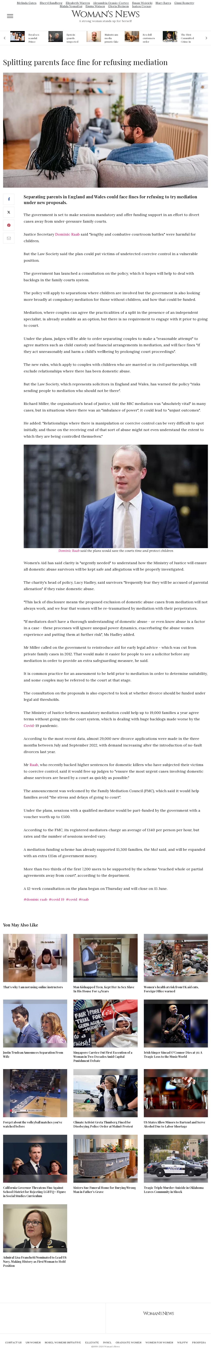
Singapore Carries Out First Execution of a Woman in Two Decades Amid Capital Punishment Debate (102, 1057)
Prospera (199, 1342)
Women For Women (159, 1342)
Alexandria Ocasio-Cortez (111, 2)
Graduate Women (128, 1342)
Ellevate (92, 1342)
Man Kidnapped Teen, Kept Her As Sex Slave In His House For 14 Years (103, 989)
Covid (29, 725)
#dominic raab (35, 899)
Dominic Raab (67, 234)
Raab (34, 764)
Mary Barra (163, 2)
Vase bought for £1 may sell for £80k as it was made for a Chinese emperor (187, 38)
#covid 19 (56, 899)
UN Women (33, 1342)
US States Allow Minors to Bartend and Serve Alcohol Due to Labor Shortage (174, 1124)
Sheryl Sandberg (51, 2)
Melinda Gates (26, 2)
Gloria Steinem (118, 6)
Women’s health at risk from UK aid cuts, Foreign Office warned (171, 989)
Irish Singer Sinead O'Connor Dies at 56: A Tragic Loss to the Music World (173, 1055)
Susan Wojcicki (142, 2)
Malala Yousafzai (71, 6)
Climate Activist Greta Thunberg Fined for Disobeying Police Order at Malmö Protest (103, 1124)
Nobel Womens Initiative (63, 1342)
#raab (84, 899)
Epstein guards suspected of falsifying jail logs (35, 38)
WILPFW (182, 1342)
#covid (71, 899)
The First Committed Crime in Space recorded (149, 38)
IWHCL (107, 1342)
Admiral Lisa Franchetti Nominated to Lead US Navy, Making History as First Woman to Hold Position (35, 1262)
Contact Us (13, 1342)
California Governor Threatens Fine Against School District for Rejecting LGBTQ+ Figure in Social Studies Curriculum (34, 1192)
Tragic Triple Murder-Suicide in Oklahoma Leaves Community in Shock (174, 1190)
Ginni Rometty (184, 2)
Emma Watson (95, 6)
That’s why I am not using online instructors (33, 987)
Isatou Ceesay (141, 6)
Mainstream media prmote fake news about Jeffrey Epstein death (73, 38)
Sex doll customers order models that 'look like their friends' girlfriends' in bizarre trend (111, 38)
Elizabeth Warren (78, 2)
